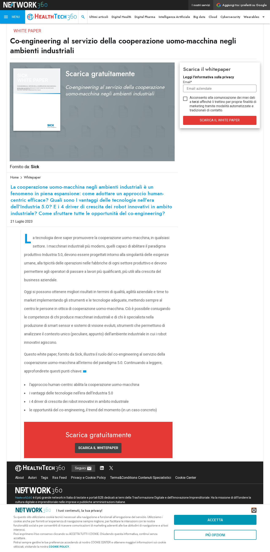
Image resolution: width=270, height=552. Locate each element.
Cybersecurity (230, 17)
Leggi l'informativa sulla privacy (208, 77)
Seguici (81, 468)
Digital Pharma (145, 17)
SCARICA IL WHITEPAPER (98, 448)
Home (14, 177)
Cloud (213, 17)
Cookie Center (185, 478)
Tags (44, 478)
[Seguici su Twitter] (111, 468)
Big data (199, 17)
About (19, 478)
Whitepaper (32, 177)
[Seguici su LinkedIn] (101, 468)
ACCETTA (215, 520)
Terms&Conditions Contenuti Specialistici (140, 478)
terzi (195, 102)
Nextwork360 (23, 497)
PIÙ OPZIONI (215, 535)
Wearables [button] (251, 17)
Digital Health (121, 17)
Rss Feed (59, 478)
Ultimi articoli (98, 17)
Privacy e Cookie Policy (88, 478)
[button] (12, 17)
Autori (32, 478)
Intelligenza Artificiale (174, 17)
